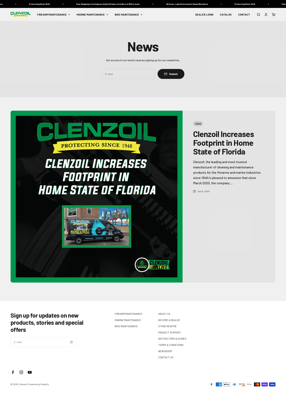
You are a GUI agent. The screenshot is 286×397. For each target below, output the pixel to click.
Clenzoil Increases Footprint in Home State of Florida (223, 142)
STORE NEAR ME (167, 326)
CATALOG (226, 14)
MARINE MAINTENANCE (91, 14)
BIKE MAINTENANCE (127, 14)
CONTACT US (165, 357)
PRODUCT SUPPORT (169, 332)
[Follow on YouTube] (29, 372)
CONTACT (244, 14)
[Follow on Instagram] (21, 372)
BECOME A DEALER (169, 320)
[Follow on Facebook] (13, 372)
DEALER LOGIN (204, 14)
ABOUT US (164, 313)
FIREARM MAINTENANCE (52, 14)
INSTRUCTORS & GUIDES (172, 338)
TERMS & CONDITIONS (171, 344)
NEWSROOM (165, 351)
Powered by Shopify (38, 384)
